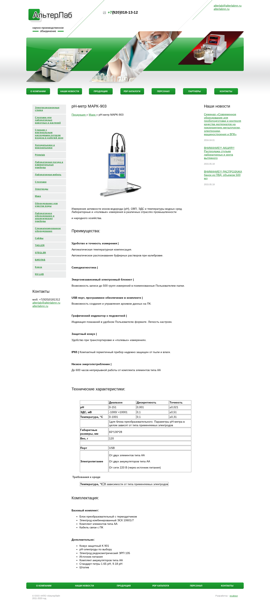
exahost (234, 596)
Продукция (124, 585)
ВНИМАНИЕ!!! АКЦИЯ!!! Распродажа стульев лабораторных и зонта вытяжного (219, 152)
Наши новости (84, 585)
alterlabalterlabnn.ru (46, 302)
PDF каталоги (160, 585)
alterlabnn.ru (40, 306)
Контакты (227, 585)
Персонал (196, 585)
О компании (43, 585)
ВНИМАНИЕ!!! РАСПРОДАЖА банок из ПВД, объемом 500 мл (223, 175)
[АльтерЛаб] (50, 16)
